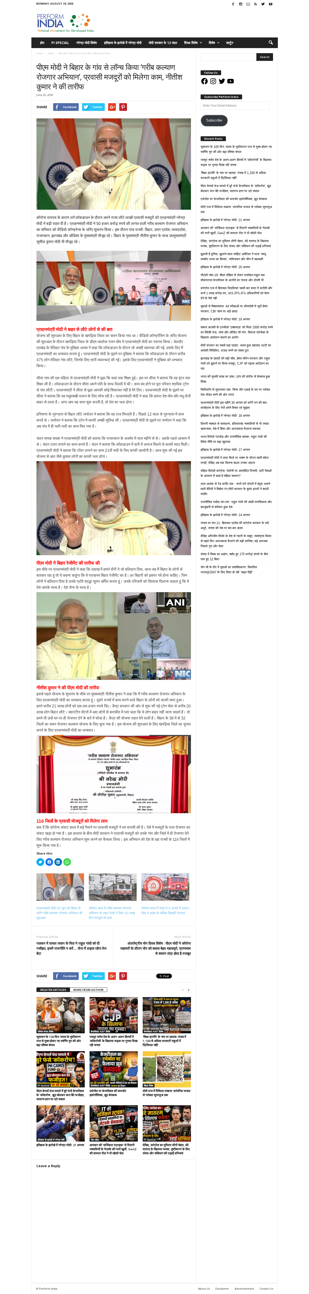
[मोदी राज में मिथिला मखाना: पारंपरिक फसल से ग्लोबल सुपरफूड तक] (167, 1069)
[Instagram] (241, 4)
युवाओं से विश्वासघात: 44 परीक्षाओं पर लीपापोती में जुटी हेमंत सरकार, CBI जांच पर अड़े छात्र (234, 308)
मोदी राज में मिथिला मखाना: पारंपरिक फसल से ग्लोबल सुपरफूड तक (166, 1093)
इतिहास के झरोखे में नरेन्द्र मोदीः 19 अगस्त (225, 319)
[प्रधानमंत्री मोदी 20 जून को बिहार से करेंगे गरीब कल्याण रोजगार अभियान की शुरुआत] (60, 887)
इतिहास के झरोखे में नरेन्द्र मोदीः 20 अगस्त (225, 267)
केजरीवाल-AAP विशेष (100, 1031)
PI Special (60, 42)
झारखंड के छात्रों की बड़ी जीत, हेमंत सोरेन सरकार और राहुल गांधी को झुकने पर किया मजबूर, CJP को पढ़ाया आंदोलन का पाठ (235, 363)
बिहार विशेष (148, 1085)
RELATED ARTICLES (53, 990)
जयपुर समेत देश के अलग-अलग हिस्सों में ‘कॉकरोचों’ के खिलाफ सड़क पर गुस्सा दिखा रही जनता (114, 1041)
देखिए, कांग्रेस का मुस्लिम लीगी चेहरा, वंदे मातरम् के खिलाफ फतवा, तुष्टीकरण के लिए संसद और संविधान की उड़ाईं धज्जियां (166, 1149)
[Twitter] (263, 4)
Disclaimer (222, 1288)
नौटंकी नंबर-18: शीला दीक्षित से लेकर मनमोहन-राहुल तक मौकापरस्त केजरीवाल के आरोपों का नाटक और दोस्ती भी (233, 277)
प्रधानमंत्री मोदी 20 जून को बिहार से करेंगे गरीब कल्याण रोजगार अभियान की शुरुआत (59, 913)
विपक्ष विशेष (191, 42)
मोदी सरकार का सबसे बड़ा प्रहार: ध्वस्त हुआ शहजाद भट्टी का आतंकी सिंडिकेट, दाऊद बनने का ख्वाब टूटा (236, 348)
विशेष (212, 42)
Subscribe (214, 120)
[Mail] (248, 4)
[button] (270, 42)
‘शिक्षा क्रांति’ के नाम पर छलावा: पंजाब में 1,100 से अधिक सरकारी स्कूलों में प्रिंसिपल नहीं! (164, 1041)
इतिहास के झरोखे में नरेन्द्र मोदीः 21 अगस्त (60, 1145)
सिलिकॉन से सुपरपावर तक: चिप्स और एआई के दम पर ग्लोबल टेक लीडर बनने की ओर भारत (235, 392)
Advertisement (244, 1288)
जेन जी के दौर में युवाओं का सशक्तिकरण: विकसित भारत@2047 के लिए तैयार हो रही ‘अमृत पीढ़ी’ (229, 569)
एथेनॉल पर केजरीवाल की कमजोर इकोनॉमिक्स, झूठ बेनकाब (108, 1093)
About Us (204, 1288)
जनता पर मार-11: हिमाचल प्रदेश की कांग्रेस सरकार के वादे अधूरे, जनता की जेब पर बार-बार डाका (235, 525)
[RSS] (256, 4)
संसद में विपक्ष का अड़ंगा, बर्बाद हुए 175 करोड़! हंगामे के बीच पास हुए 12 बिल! (234, 556)
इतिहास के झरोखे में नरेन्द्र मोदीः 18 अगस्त (225, 415)
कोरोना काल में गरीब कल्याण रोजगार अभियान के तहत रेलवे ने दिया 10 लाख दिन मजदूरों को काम (112, 913)
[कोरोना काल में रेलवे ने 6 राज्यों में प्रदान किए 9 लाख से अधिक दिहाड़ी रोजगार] (165, 887)
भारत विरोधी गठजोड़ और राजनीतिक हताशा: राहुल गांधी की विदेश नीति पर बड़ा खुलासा (234, 439)
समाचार (41, 58)
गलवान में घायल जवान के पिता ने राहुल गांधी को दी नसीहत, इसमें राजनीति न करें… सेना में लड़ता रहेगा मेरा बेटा (71, 948)
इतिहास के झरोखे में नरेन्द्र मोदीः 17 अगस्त (225, 450)
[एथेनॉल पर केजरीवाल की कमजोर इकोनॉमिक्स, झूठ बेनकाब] (114, 1069)
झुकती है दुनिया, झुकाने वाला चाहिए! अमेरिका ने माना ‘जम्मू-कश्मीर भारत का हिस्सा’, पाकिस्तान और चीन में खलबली (234, 256)
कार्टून (229, 42)
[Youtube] (271, 4)
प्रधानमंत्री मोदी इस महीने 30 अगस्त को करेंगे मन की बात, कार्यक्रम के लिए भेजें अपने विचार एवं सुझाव (234, 405)
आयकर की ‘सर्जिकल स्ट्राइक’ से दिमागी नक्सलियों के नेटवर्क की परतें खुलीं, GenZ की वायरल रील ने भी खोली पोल (113, 1149)
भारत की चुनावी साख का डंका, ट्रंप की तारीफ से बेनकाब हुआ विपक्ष (235, 379)
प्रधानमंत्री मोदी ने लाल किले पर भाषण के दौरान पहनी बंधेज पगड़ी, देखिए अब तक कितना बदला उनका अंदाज (234, 460)
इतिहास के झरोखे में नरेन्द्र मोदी (122, 42)
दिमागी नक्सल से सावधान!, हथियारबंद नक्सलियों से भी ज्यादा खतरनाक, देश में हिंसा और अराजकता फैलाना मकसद (235, 426)
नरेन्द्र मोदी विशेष (86, 42)
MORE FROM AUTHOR (88, 990)
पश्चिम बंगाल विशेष (45, 1031)
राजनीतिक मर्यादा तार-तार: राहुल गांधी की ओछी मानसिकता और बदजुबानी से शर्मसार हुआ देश (236, 504)
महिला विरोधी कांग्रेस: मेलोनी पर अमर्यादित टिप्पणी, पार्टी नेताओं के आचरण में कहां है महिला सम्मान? (236, 473)
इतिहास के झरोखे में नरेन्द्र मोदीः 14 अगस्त (225, 515)
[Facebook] (233, 4)
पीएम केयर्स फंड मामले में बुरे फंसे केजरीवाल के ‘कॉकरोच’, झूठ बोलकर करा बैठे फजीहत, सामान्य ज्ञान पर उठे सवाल (60, 1095)
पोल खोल (95, 1139)
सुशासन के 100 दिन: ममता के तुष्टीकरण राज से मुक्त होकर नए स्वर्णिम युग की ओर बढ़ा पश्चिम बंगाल (58, 1041)
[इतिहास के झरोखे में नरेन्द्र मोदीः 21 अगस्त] (60, 1123)
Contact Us (266, 1288)
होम (42, 42)
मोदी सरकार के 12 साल (163, 42)
